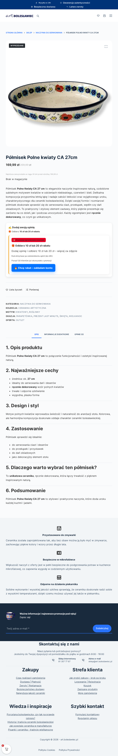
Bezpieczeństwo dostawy (30, 689)
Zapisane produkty (87, 689)
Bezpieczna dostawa (44, 6)
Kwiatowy (22, 312)
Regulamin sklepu (87, 718)
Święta (64, 316)
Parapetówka (24, 316)
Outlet (20, 320)
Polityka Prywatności (69, 750)
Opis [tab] (36, 334)
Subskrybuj (102, 628)
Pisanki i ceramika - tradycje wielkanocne (30, 729)
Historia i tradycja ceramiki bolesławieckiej (31, 722)
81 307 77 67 (64, 661)
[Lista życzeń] (98, 16)
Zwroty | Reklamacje (30, 685)
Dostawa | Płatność (30, 681)
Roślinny (34, 312)
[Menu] (110, 15)
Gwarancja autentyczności (76, 2)
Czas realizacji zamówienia (30, 677)
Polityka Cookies (46, 750)
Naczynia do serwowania (35, 304)
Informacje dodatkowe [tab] (56, 334)
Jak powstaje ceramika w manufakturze (30, 725)
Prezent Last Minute (46, 316)
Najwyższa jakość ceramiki (30, 693)
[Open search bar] (37, 15)
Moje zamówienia (87, 693)
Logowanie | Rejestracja (87, 681)
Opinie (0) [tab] (79, 334)
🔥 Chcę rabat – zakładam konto (33, 267)
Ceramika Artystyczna (32, 308)
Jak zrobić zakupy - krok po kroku (87, 677)
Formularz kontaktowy (87, 714)
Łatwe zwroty (76, 6)
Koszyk (87, 685)
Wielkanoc (75, 316)
